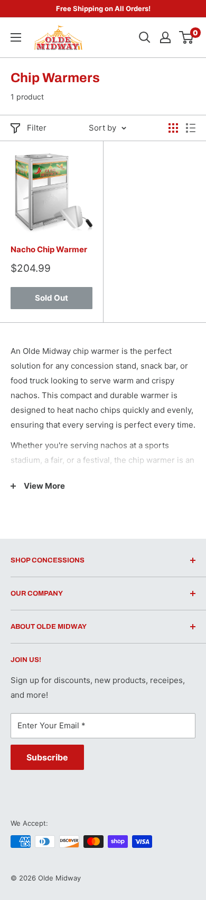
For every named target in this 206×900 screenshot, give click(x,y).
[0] (186, 37)
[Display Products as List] (190, 128)
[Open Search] (145, 37)
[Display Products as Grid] (173, 128)
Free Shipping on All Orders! (103, 8)
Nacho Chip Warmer (49, 249)
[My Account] (165, 37)
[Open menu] (16, 37)
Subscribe (47, 757)
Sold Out (51, 298)
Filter (36, 128)
